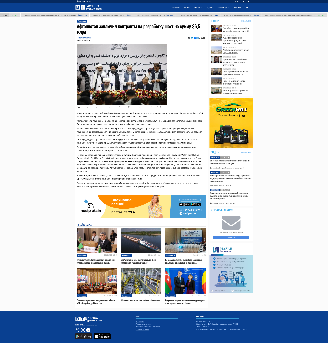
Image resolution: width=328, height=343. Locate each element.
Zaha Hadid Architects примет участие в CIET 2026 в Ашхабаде (236, 51)
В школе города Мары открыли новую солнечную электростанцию (235, 91)
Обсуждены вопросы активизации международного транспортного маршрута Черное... (185, 302)
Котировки (237, 7)
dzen (87, 330)
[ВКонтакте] (195, 38)
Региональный (82, 21)
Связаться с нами (142, 329)
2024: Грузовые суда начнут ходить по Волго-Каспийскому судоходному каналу (139, 261)
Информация (222, 7)
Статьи (186, 7)
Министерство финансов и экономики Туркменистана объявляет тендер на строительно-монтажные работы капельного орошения (229, 196)
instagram (82, 330)
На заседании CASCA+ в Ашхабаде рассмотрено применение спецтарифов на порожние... (183, 261)
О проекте (140, 321)
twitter (77, 330)
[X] (189, 38)
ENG (237, 1)
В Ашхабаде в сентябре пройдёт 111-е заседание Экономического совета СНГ (236, 29)
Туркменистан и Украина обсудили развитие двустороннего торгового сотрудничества (235, 62)
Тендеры (215, 152)
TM (243, 1)
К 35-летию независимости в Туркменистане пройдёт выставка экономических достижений (234, 40)
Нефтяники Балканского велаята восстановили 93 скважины (234, 82)
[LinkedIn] (192, 38)
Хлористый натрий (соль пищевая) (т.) (187, 15)
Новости (215, 21)
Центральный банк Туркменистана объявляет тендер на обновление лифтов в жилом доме (229, 162)
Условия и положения (143, 324)
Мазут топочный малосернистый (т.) (101, 15)
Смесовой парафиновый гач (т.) (230, 15)
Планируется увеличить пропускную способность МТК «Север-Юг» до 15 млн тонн (96, 302)
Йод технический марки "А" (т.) (144, 15)
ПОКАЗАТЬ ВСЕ (246, 21)
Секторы (197, 7)
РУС (248, 1)
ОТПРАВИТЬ (231, 237)
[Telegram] (197, 38)
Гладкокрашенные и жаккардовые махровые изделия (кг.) (283, 15)
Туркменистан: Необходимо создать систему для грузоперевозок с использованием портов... (96, 261)
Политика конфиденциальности (148, 327)
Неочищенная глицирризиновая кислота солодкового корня (44, 15)
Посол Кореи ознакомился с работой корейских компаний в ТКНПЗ (235, 73)
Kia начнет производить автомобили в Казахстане (140, 300)
